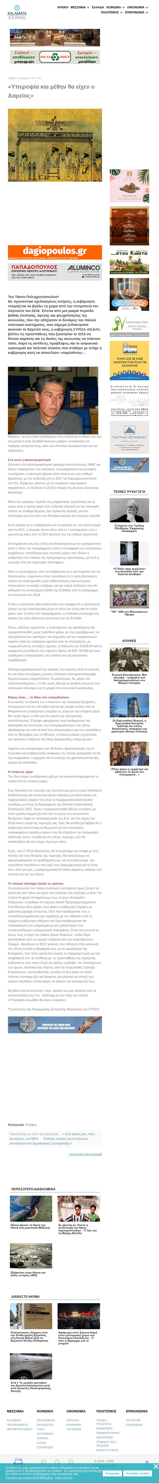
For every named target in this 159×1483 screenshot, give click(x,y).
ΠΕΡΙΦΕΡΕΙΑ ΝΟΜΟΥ (20, 1429)
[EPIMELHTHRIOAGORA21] (129, 466)
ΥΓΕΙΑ (40, 1429)
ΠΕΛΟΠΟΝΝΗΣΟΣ (17, 1424)
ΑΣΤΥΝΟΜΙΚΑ (45, 1433)
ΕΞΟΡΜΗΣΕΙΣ (45, 1447)
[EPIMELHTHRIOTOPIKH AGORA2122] (55, 1026)
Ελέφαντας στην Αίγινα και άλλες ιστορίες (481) (28, 1274)
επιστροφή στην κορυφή (85, 1154)
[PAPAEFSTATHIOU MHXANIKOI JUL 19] (129, 439)
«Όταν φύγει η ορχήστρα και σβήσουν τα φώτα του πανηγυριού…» (129, 771)
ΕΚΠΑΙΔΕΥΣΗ (45, 1424)
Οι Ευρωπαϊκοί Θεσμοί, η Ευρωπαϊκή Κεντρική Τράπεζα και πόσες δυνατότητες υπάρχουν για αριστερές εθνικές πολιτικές (129, 726)
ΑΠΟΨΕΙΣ (42, 1438)
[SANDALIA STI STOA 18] (129, 187)
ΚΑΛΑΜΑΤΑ (14, 1420)
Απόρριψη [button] (112, 1473)
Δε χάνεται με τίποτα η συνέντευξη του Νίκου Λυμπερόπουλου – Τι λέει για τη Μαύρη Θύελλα (77, 1229)
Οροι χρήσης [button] (64, 1477)
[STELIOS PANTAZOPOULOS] (129, 402)
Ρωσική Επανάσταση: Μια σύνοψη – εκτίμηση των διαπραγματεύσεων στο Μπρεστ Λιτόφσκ (129, 678)
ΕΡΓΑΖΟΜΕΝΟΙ (46, 1420)
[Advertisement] (55, 213)
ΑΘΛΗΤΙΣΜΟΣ (104, 1437)
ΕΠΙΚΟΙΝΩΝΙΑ (134, 1424)
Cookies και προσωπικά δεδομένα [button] (29, 1477)
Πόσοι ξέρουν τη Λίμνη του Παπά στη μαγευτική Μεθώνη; (30, 1226)
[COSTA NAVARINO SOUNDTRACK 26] (129, 227)
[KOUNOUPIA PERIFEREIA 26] (129, 296)
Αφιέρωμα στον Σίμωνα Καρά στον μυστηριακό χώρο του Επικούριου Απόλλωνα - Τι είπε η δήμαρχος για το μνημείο (77, 1338)
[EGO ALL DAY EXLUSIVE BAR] (55, 39)
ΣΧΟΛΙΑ (41, 1442)
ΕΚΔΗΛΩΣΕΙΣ (104, 1428)
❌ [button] (156, 1466)
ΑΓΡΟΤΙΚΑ (73, 1420)
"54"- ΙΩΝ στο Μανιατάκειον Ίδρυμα (129, 613)
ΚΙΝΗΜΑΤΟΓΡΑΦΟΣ (108, 1433)
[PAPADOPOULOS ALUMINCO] (55, 273)
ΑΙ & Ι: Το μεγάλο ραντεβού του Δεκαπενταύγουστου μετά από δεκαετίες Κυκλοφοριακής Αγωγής (31, 1386)
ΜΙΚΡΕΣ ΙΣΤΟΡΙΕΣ (107, 1450)
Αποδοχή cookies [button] (137, 1473)
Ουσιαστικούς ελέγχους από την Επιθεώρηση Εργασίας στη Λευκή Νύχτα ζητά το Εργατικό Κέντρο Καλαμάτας (29, 1336)
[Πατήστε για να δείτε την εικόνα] (55, 144)
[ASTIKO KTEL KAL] (129, 362)
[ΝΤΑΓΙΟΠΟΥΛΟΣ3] (55, 254)
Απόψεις (31, 1124)
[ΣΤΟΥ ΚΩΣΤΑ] (129, 263)
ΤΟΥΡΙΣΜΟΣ (74, 1429)
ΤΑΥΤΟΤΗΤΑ (133, 1420)
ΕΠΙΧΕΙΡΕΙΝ (74, 1424)
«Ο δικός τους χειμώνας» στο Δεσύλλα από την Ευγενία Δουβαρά (129, 571)
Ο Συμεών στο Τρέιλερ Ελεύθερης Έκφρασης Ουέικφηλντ (129, 528)
